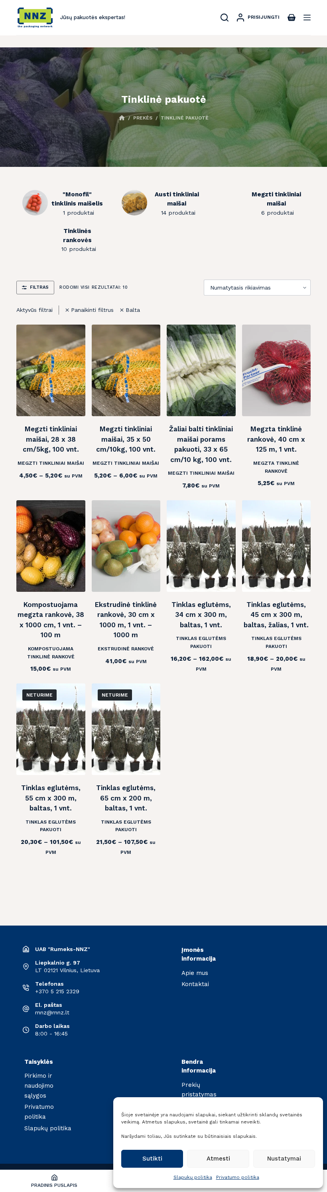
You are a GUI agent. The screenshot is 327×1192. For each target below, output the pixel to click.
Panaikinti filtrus (92, 310)
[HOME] (122, 118)
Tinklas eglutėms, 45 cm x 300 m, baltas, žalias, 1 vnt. (276, 615)
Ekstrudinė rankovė (126, 649)
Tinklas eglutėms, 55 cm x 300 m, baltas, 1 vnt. (51, 798)
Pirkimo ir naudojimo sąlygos (38, 1085)
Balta (133, 310)
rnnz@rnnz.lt (52, 1012)
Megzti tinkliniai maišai (51, 463)
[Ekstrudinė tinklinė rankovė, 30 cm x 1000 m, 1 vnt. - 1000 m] (126, 546)
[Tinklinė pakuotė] (35, 202)
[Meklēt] (225, 18)
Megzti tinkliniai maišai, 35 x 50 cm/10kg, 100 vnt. (126, 439)
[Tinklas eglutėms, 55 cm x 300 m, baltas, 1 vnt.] (50, 729)
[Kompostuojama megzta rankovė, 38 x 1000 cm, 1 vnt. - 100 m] (50, 546)
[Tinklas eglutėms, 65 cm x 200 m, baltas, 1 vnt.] (126, 729)
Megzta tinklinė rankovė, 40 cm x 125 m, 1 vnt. (276, 439)
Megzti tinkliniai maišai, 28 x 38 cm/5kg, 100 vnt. (51, 439)
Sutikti (152, 1158)
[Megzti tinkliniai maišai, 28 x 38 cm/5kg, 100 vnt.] (50, 370)
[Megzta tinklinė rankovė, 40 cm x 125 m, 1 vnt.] (276, 370)
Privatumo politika (237, 1177)
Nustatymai (284, 1158)
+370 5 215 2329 (57, 991)
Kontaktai (195, 984)
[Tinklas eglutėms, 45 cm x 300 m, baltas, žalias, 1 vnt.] (276, 546)
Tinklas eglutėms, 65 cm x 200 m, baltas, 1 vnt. (126, 798)
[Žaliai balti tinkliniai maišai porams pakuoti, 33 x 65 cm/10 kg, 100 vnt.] (201, 370)
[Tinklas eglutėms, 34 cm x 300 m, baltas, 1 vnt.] (201, 546)
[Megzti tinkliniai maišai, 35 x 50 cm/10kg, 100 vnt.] (126, 370)
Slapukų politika (192, 1177)
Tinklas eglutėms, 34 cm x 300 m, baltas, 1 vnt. (201, 615)
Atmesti (218, 1158)
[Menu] (307, 17)
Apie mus (194, 973)
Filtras (39, 287)
